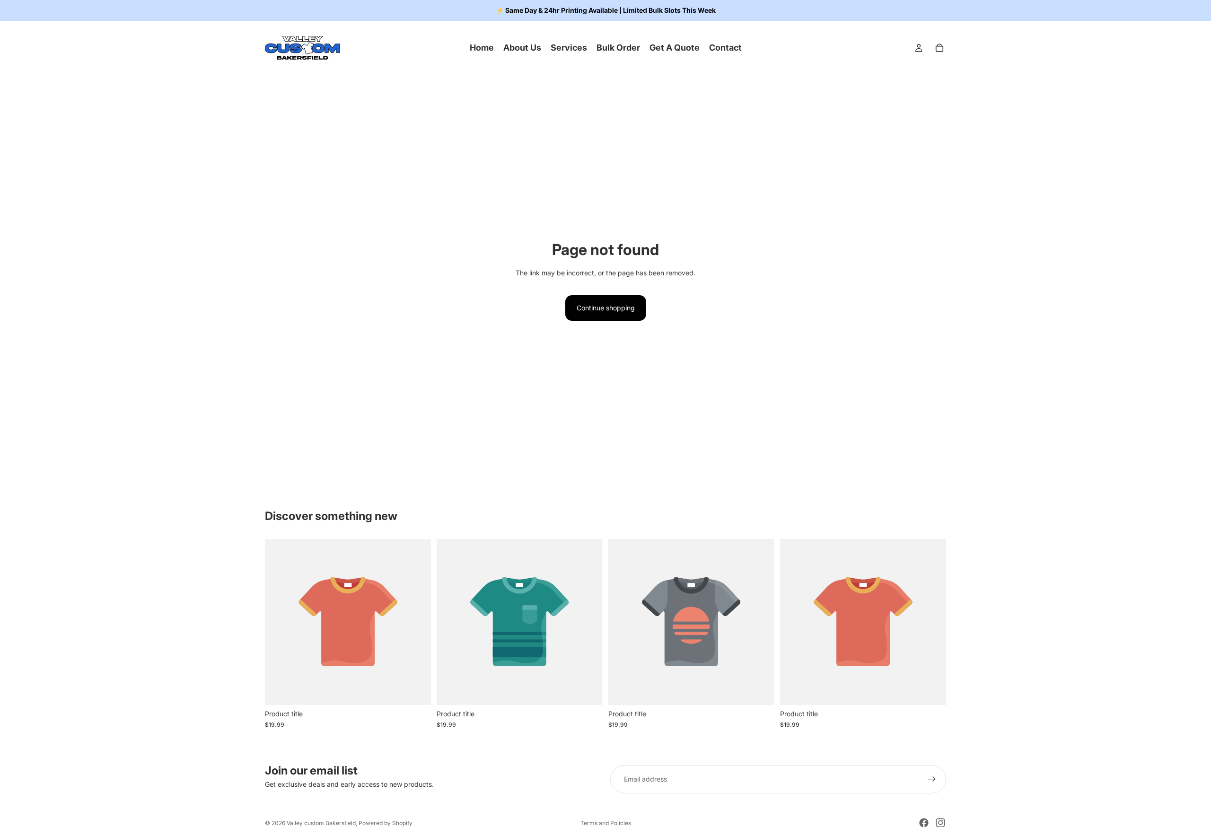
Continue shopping (606, 308)
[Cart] (939, 47)
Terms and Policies (605, 823)
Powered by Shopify (385, 823)
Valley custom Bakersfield (321, 823)
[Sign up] (932, 779)
